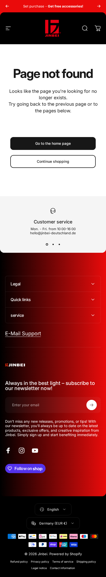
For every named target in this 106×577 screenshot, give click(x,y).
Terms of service (62, 561)
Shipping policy (86, 561)
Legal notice (39, 568)
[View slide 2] (53, 244)
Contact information (62, 568)
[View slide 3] (59, 244)
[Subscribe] (91, 405)
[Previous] (7, 6)
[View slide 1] (47, 244)
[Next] (98, 6)
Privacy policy (40, 561)
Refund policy (19, 561)
